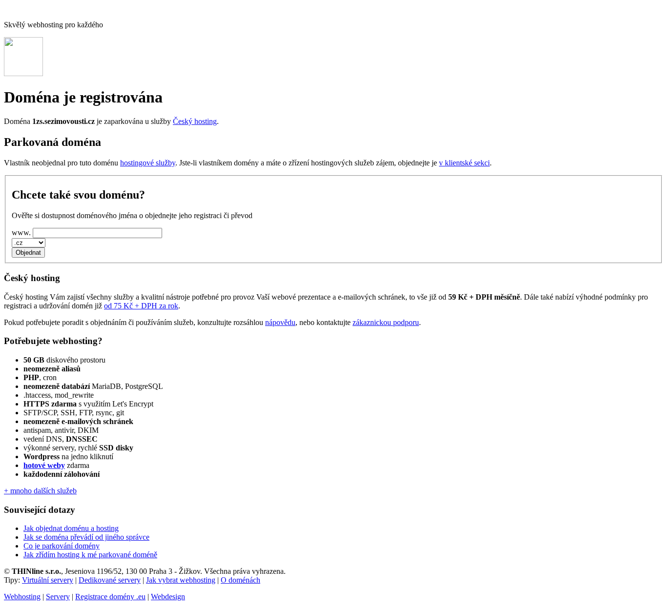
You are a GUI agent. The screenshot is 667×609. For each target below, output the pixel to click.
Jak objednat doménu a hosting (71, 528)
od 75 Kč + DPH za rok (141, 306)
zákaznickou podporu (386, 322)
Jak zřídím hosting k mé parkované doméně (90, 554)
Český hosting (195, 121)
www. (21, 232)
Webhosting (22, 596)
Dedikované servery (110, 580)
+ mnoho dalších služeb (40, 491)
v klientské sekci (464, 163)
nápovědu (280, 322)
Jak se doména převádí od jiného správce (86, 537)
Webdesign (168, 596)
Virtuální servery (47, 580)
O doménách (240, 580)
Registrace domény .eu (110, 596)
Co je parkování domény (61, 546)
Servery (58, 596)
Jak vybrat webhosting (180, 580)
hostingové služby (147, 163)
